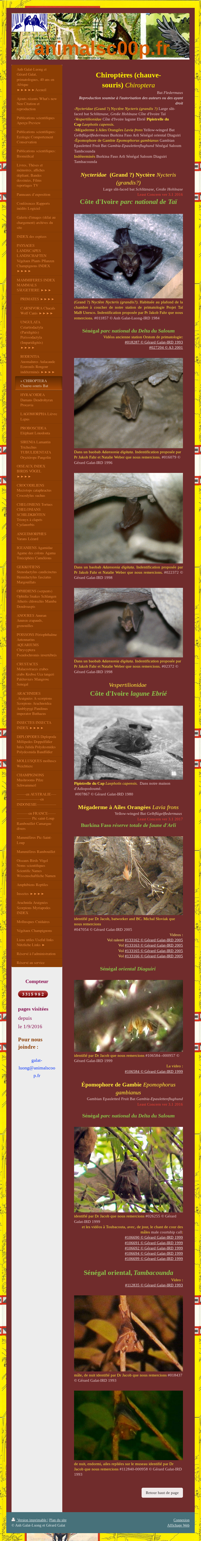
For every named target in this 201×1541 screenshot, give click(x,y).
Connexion (181, 1520)
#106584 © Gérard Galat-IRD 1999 (154, 1071)
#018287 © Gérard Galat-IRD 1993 (154, 342)
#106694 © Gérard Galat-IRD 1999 (154, 1253)
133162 (154, 940)
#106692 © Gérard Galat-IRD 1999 (154, 1248)
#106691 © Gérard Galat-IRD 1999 (154, 1243)
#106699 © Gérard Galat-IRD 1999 (154, 1259)
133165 (154, 951)
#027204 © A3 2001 (166, 347)
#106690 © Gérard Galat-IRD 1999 (154, 1237)
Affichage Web (178, 1525)
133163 (154, 945)
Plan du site (57, 1520)
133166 (154, 956)
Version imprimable (31, 1520)
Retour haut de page (162, 1493)
